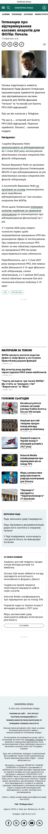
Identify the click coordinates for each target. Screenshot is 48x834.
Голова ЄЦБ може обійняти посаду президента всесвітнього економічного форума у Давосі (24, 576)
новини (6, 14)
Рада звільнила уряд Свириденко (23, 519)
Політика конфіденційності (24, 717)
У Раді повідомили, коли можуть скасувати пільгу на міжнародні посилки (22, 539)
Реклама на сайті (17, 714)
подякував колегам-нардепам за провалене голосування (22, 210)
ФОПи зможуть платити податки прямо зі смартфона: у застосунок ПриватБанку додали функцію (21, 358)
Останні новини (13, 557)
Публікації (17, 14)
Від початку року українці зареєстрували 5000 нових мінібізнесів (24, 371)
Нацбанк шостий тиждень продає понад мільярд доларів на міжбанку (32, 425)
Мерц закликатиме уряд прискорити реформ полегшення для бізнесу (32, 477)
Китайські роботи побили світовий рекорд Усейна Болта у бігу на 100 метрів (33, 407)
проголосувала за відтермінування (23, 147)
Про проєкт (33, 714)
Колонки (28, 14)
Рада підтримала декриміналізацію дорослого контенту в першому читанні (24, 527)
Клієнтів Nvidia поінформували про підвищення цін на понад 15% (31, 459)
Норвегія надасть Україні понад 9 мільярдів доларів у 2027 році (31, 442)
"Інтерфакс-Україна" (34, 740)
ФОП (5, 292)
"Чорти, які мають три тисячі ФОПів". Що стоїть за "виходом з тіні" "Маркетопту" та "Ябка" (23, 384)
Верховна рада (17, 292)
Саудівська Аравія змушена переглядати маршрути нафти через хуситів (21, 588)
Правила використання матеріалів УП (24, 720)
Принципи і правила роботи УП (24, 723)
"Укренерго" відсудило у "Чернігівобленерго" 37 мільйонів (32, 494)
